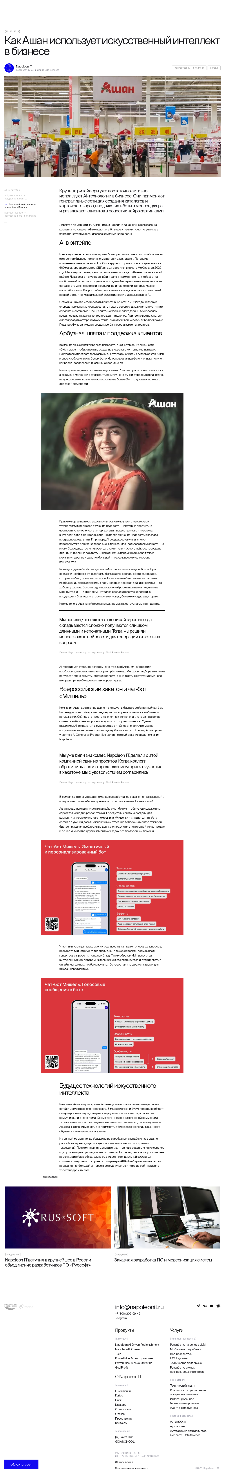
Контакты (121, 1423)
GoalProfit (121, 1367)
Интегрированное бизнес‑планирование (184, 1401)
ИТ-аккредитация (124, 1462)
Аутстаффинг (178, 1421)
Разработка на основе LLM (188, 1344)
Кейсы (119, 1395)
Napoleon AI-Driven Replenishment (137, 1344)
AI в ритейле (12, 190)
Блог (118, 1400)
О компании (123, 1391)
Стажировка (123, 1409)
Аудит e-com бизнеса (184, 1407)
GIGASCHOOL (125, 1441)
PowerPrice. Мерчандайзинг (133, 1363)
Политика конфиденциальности (131, 1468)
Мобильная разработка (185, 1349)
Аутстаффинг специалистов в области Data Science (188, 1433)
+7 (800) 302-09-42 (127, 1313)
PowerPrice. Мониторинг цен (134, 1358)
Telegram (121, 1318)
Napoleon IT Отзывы (128, 1349)
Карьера (120, 1404)
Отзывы (120, 1414)
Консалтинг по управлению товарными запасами (188, 1392)
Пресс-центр (123, 1418)
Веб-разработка (181, 1354)
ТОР (118, 1354)
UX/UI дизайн (178, 1358)
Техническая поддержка (186, 1363)
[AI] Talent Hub (124, 1437)
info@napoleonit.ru (139, 1307)
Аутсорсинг (177, 1426)
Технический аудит (182, 1385)
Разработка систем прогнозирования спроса (187, 1369)
